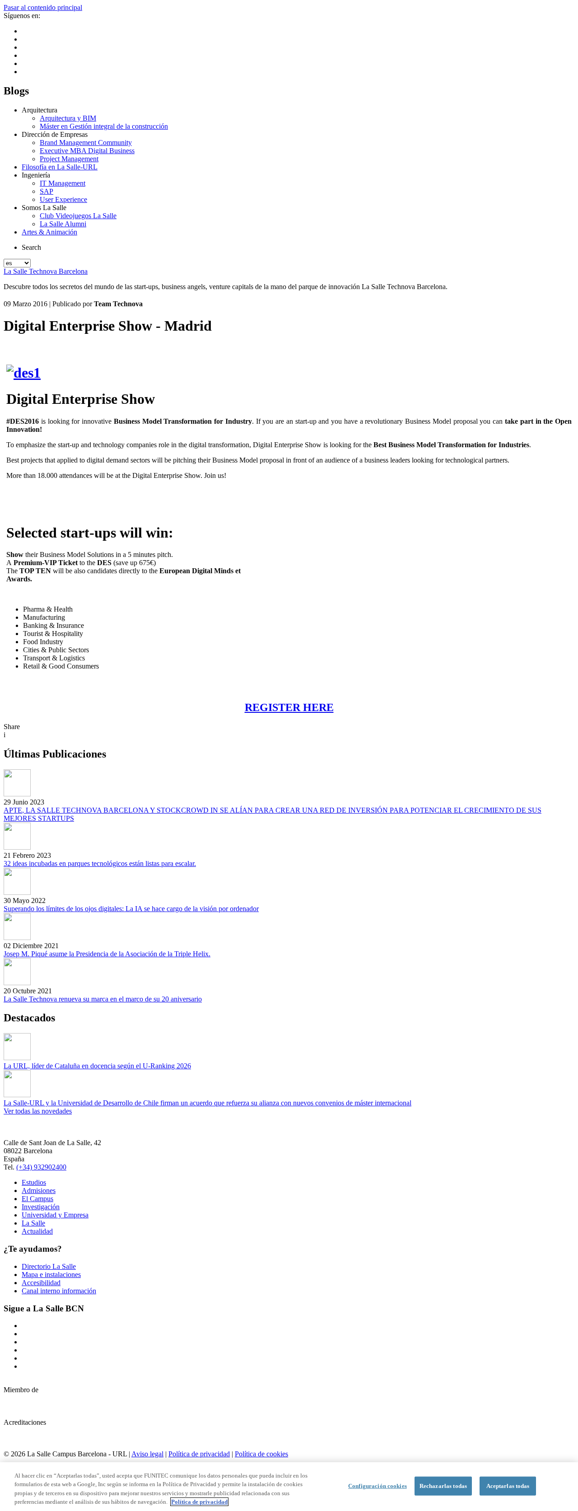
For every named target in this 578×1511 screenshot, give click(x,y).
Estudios (34, 1182)
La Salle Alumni (63, 224)
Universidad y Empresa (55, 1215)
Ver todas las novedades (38, 1111)
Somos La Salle (44, 207)
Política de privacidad (199, 1454)
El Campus (37, 1198)
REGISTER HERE (289, 707)
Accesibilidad (41, 1282)
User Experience (63, 199)
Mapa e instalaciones (51, 1274)
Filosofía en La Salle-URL (60, 167)
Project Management (69, 159)
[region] (289, 1486)
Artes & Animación (49, 232)
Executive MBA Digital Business (87, 150)
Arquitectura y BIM (68, 118)
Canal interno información (59, 1291)
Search (31, 247)
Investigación (41, 1207)
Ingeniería (36, 175)
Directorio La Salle (49, 1266)
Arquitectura (39, 110)
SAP (46, 191)
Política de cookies (261, 1454)
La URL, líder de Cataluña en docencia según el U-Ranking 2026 (97, 1066)
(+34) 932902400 (41, 1167)
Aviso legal (147, 1454)
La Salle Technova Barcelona (46, 271)
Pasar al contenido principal (43, 7)
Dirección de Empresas (55, 134)
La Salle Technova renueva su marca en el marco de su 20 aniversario (103, 999)
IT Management (62, 183)
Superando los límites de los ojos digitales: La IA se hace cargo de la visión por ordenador (131, 908)
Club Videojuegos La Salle (78, 216)
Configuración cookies (377, 1486)
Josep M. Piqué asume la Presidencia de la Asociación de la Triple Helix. (107, 954)
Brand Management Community (86, 142)
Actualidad (37, 1231)
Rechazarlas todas (443, 1486)
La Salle (33, 1223)
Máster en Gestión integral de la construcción (104, 126)
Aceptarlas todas (508, 1486)
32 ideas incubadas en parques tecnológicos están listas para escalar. (100, 863)
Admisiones (39, 1190)
